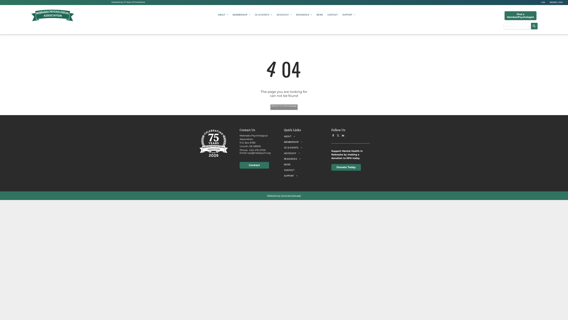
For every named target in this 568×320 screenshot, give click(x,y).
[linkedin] (343, 136)
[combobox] (517, 26)
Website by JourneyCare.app (284, 195)
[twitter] (338, 136)
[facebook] (333, 136)
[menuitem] (543, 2)
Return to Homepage (284, 105)
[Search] (534, 26)
